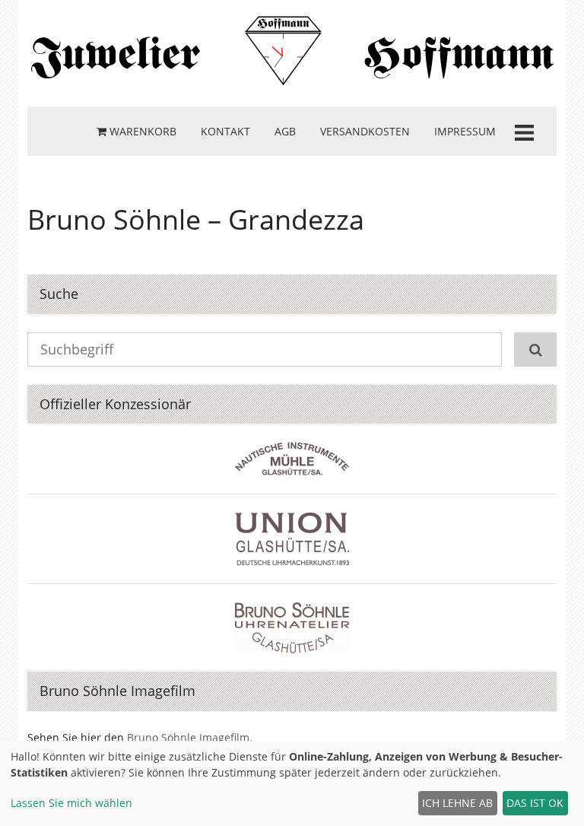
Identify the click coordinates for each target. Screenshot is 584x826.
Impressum (465, 131)
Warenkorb (141, 131)
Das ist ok (534, 803)
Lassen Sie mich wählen (71, 803)
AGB (285, 131)
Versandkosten (365, 131)
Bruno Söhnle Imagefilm (188, 737)
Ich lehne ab (457, 803)
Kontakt (225, 131)
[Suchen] (535, 349)
